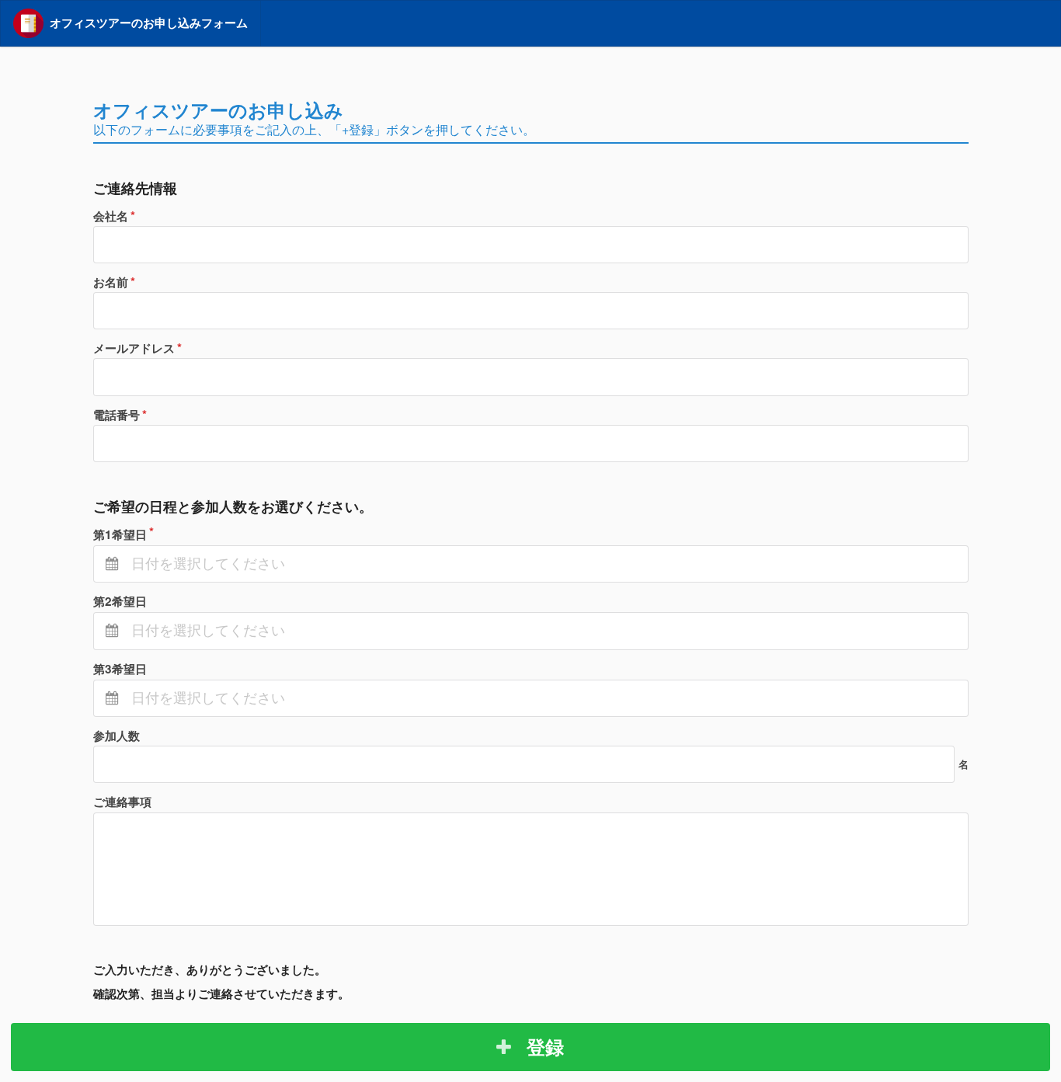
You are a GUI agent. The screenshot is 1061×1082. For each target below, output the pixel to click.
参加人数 (116, 735)
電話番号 (116, 415)
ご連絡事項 (122, 801)
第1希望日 (120, 534)
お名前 (110, 282)
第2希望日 (120, 601)
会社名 (110, 216)
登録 (543, 1046)
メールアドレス (134, 348)
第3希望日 (120, 669)
